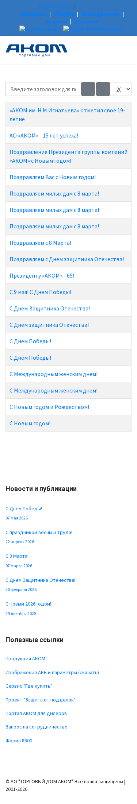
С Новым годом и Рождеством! (49, 406)
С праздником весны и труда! (38, 536)
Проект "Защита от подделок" (40, 699)
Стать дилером (100, 14)
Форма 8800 (18, 740)
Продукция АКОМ (25, 658)
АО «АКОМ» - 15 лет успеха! (43, 135)
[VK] (81, 6)
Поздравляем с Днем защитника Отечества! (66, 259)
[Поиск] (88, 89)
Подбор (65, 14)
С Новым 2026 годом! (28, 608)
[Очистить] (103, 89)
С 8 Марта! (18, 560)
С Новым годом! (29, 423)
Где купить (33, 14)
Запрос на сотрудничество (36, 726)
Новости (56, 21)
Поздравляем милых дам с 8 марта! (54, 193)
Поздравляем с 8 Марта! (40, 242)
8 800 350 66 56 (55, 6)
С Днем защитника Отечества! (49, 324)
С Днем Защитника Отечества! (49, 308)
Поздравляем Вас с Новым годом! (52, 177)
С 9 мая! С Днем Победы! (40, 291)
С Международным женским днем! (53, 374)
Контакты (87, 21)
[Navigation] (129, 48)
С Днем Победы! (30, 341)
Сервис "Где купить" (28, 686)
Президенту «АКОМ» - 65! (41, 275)
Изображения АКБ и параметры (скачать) (52, 672)
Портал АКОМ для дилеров (36, 713)
